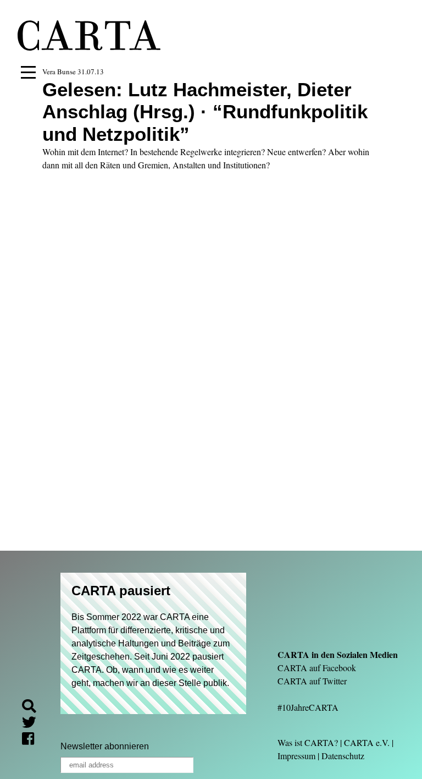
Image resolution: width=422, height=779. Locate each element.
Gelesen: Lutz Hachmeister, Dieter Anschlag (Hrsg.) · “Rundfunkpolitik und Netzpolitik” (205, 112)
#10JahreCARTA (307, 707)
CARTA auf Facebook (316, 667)
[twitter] (33, 723)
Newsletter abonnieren (104, 746)
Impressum (296, 755)
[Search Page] (33, 708)
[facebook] (32, 740)
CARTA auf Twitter (312, 681)
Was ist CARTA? (307, 742)
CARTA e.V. (367, 742)
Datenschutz (342, 755)
